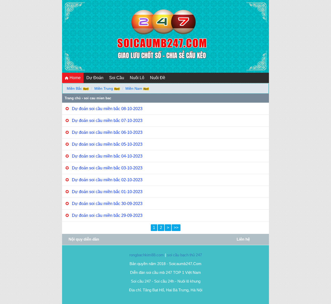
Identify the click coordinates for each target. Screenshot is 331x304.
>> (176, 227)
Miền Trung (103, 88)
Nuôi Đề (157, 78)
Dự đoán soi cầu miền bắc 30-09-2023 (107, 203)
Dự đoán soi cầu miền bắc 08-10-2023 (107, 108)
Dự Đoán (94, 78)
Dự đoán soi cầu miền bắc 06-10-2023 (107, 132)
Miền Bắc (74, 88)
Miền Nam (133, 88)
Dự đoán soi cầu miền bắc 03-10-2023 (107, 168)
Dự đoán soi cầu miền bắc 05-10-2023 (107, 144)
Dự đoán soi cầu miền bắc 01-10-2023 (107, 192)
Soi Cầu (116, 78)
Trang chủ (73, 98)
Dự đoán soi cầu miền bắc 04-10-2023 (107, 156)
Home (75, 78)
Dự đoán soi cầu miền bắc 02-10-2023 (107, 180)
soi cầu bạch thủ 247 (184, 255)
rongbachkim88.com (146, 255)
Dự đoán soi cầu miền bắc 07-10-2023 (107, 120)
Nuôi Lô (137, 78)
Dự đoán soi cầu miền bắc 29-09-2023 (107, 215)
